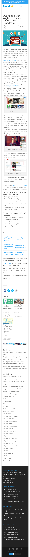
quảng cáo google (19, 26)
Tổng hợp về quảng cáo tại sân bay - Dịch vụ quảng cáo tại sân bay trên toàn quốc (7, 329)
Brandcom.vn (18, 552)
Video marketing (7, 461)
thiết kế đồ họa (7, 451)
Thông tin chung (7, 458)
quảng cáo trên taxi (8, 428)
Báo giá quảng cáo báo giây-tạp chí (12, 376)
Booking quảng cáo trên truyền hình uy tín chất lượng (18, 307)
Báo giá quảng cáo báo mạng (10, 379)
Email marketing (7, 399)
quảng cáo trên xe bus (8, 436)
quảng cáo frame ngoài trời (10, 421)
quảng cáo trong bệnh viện (10, 438)
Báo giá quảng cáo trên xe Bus (11, 391)
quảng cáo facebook (8, 26)
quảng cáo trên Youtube (13, 85)
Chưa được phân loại (8, 396)
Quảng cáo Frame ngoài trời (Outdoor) (14, 501)
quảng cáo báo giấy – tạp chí (10, 416)
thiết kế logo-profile (8, 453)
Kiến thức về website (8, 411)
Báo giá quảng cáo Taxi (9, 384)
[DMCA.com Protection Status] (15, 554)
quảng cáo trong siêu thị (9, 443)
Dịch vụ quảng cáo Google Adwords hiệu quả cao (7, 307)
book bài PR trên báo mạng (10, 394)
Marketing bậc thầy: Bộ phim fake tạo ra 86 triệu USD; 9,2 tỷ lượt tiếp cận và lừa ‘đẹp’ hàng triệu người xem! (15, 368)
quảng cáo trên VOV (8, 433)
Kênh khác (5, 406)
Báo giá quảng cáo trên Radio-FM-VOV (13, 386)
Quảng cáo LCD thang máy (11, 489)
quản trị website (7, 413)
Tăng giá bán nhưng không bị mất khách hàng (15, 357)
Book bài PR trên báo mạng (11, 496)
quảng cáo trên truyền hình (10, 431)
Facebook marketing (8, 401)
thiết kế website (7, 456)
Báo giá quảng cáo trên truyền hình (12, 389)
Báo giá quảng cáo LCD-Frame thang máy (14, 381)
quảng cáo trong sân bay (9, 441)
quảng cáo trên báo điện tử (10, 426)
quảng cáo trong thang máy (10, 446)
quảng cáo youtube (8, 28)
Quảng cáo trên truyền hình (11, 499)
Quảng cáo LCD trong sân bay (12, 491)
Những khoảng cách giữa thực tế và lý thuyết (14, 359)
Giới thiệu (5, 404)
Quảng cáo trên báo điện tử (11, 494)
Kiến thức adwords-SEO (9, 409)
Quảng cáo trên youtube (9, 60)
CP (9, 263)
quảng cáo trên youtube (20, 185)
